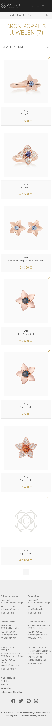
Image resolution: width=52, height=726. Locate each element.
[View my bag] (32, 6)
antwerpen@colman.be (11, 609)
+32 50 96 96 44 (8, 632)
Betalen (4, 685)
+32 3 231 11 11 (8, 606)
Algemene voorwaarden (41, 712)
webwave (42, 715)
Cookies (23, 715)
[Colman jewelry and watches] (13, 5)
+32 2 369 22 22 (35, 657)
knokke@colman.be (10, 634)
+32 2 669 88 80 (35, 632)
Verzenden (6, 688)
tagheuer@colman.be (38, 660)
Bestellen (5, 681)
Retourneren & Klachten (11, 692)
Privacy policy (13, 715)
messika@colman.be (37, 634)
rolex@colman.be (36, 609)
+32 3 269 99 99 (8, 660)
